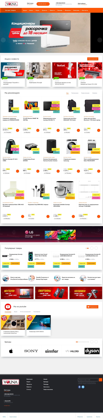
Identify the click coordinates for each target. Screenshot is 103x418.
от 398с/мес (47, 173)
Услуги (37, 10)
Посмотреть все (92, 59)
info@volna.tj (7, 405)
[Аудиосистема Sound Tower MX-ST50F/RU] (30, 256)
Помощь (59, 10)
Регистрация (84, 4)
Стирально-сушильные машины (10, 116)
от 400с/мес (27, 132)
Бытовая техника (47, 116)
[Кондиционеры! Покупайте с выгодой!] (13, 70)
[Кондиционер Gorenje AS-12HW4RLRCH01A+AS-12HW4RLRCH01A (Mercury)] (81, 256)
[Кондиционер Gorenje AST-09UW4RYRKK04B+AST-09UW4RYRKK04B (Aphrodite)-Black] (5, 256)
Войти (79, 4)
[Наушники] (85, 293)
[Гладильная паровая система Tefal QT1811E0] (64, 70)
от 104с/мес (6, 173)
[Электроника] (17, 293)
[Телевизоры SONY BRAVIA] (39, 322)
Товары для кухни (27, 157)
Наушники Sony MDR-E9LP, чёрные (38, 204)
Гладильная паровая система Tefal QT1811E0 (63, 83)
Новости (52, 10)
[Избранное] (92, 4)
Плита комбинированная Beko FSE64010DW (91, 160)
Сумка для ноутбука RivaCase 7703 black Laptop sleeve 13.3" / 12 (92, 120)
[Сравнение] (96, 4)
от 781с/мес (68, 173)
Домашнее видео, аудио (49, 157)
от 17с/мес (87, 132)
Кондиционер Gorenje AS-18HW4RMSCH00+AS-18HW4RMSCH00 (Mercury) (67, 255)
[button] (64, 3)
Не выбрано (30, 4)
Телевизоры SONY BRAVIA (36, 331)
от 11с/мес (31, 218)
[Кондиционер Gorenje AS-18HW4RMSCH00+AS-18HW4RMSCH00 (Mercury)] (56, 256)
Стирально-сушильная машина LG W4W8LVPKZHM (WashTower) (11, 120)
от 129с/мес (47, 132)
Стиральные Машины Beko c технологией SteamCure (11, 332)
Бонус (31, 10)
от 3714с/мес (7, 132)
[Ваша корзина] (100, 4)
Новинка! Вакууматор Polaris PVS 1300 (89, 83)
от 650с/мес (88, 173)
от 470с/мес (83, 218)
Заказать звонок (42, 4)
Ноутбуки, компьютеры (69, 116)
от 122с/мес (27, 173)
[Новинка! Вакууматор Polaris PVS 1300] (90, 70)
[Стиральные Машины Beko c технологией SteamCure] (13, 322)
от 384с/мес (7, 218)
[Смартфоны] (51, 293)
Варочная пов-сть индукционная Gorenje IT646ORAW (88, 205)
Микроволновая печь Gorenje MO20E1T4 (49, 119)
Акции (25, 10)
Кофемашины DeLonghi (35, 82)
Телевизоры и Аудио (27, 116)
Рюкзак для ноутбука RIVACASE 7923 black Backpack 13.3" (70, 120)
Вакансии (68, 10)
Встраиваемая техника (8, 202)
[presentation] (3, 40)
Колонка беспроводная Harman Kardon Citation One (50, 160)
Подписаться (93, 307)
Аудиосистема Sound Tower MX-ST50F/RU (41, 255)
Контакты (85, 10)
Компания (76, 10)
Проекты (44, 10)
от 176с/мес (57, 218)
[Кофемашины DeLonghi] (39, 70)
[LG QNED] (51, 234)
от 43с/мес (67, 132)
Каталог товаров (10, 10)
